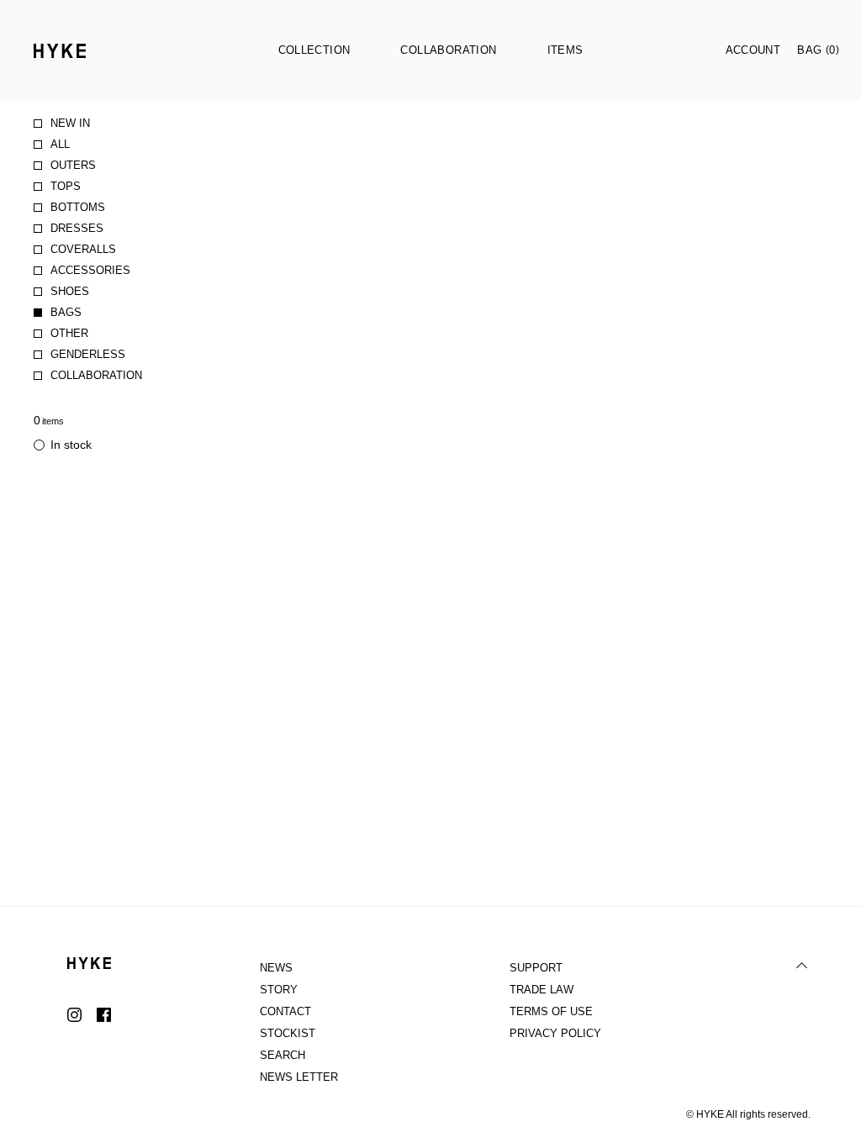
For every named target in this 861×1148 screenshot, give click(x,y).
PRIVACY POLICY (555, 1033)
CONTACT (285, 1011)
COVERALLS (83, 249)
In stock (71, 444)
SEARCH (282, 1055)
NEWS (276, 967)
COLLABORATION (96, 375)
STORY (279, 989)
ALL (60, 144)
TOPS (65, 186)
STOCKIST (287, 1033)
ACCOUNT (753, 50)
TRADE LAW (541, 989)
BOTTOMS (77, 207)
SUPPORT (536, 967)
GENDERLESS (87, 354)
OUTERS (73, 165)
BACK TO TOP (802, 965)
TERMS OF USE (551, 1011)
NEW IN (70, 123)
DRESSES (76, 228)
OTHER (69, 333)
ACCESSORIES (90, 270)
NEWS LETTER (299, 1077)
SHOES (69, 291)
